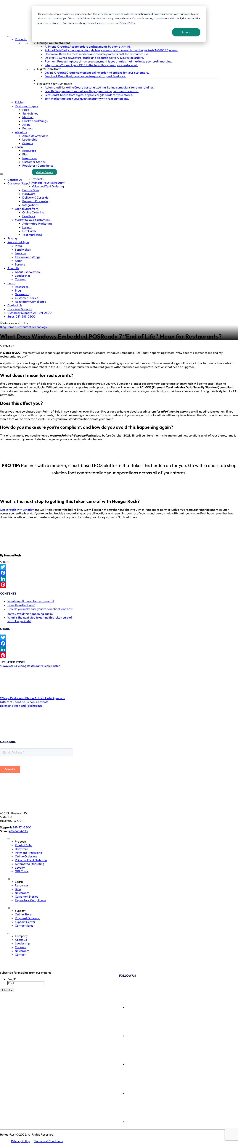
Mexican (27, 117)
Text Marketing (32, 234)
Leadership (29, 139)
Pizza (25, 110)
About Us (21, 132)
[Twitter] (119, 567)
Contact (20, 954)
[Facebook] (119, 573)
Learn (19, 147)
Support (20, 910)
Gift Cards (29, 231)
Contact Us (14, 179)
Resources (29, 150)
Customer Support (19, 183)
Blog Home (7, 327)
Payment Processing (35, 201)
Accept (186, 32)
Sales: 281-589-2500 (21, 316)
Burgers (27, 128)
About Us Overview (35, 136)
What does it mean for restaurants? (30, 601)
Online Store (23, 914)
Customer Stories (34, 162)
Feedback (28, 216)
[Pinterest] (119, 585)
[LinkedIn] (119, 579)
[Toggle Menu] (8, 36)
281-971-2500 (22, 827)
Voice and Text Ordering (48, 186)
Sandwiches (30, 113)
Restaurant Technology (32, 327)
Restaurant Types (26, 106)
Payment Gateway (27, 918)
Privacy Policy (127, 23)
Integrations (30, 205)
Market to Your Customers (54, 84)
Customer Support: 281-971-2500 (29, 313)
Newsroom (29, 158)
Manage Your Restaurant (53, 43)
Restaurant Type (18, 242)
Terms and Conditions (48, 1141)
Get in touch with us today (17, 509)
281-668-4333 (18, 831)
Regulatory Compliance (38, 165)
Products (21, 39)
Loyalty (27, 227)
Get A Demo (44, 172)
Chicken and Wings (35, 121)
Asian (26, 124)
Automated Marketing (37, 223)
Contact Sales (24, 925)
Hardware (29, 194)
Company (21, 936)
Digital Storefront (49, 69)
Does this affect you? (21, 605)
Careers (27, 143)
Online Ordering (33, 212)
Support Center (25, 922)
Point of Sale (30, 190)
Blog (25, 154)
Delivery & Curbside (35, 197)
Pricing (19, 102)
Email (11, 979)
